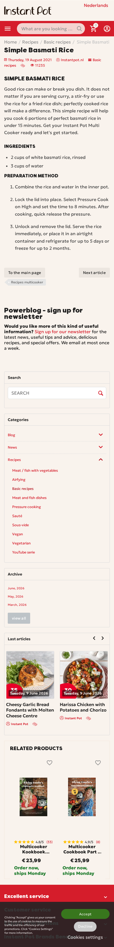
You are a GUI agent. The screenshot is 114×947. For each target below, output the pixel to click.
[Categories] (7, 28)
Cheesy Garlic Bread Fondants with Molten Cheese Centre (30, 710)
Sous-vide (20, 525)
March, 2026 (17, 605)
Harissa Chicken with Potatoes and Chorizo (83, 707)
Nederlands (96, 5)
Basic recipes (22, 488)
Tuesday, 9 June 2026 (29, 693)
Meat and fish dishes (29, 497)
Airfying (18, 479)
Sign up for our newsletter (63, 331)
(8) (98, 842)
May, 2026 (15, 596)
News (12, 447)
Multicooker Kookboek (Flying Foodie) (34, 849)
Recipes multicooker (27, 282)
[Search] (100, 393)
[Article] (23, 65)
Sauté (17, 516)
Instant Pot (19, 724)
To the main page (24, 272)
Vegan (17, 534)
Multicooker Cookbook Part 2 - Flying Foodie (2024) (81, 849)
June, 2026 (16, 588)
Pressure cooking (26, 506)
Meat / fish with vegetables (35, 470)
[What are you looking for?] (79, 28)
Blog (11, 435)
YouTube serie (23, 552)
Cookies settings (85, 937)
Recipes (14, 459)
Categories (8, 28)
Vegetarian (21, 543)
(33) (49, 842)
